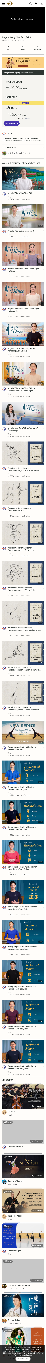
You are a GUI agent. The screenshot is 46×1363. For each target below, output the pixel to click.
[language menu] (35, 3)
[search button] (30, 3)
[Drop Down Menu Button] (43, 193)
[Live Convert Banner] (23, 62)
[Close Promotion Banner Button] (42, 72)
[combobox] (30, 3)
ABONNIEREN (11, 97)
